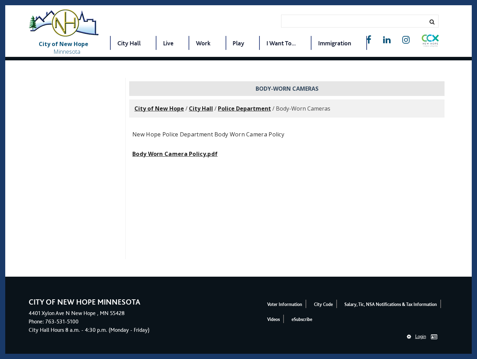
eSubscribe (302, 319)
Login (420, 336)
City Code (323, 304)
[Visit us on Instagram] (406, 40)
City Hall (129, 43)
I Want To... (281, 43)
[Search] (432, 21)
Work (203, 43)
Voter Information (284, 304)
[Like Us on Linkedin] (386, 40)
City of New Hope (159, 108)
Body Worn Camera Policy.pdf (175, 154)
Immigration (334, 43)
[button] (430, 42)
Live (168, 43)
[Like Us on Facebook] (368, 40)
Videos (273, 319)
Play (238, 43)
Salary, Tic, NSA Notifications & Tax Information (390, 304)
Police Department (244, 108)
